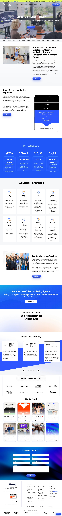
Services (16, 4)
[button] (23, 370)
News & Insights (53, 494)
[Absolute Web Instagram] (12, 501)
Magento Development (31, 495)
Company (14, 461)
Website (33, 457)
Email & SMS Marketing (42, 495)
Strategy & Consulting (31, 492)
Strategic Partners (53, 493)
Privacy (5, 504)
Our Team (51, 489)
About (35, 4)
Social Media (40, 500)
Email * (33, 453)
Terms (9, 504)
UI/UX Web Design (41, 496)
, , (10, 491)
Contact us (36, 78)
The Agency (52, 486)
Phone (14, 457)
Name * (14, 453)
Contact (41, 4)
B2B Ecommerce (30, 502)
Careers (51, 491)
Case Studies (24, 4)
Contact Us (52, 498)
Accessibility (14, 504)
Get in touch (56, 4)
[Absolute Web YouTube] (16, 501)
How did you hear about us (36, 461)
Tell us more (15, 465)
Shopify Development (31, 494)
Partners (31, 4)
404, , (11, 489)
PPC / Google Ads (41, 498)
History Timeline (53, 488)
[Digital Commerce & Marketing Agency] (7, 4)
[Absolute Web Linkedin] (9, 501)
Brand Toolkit (52, 496)
